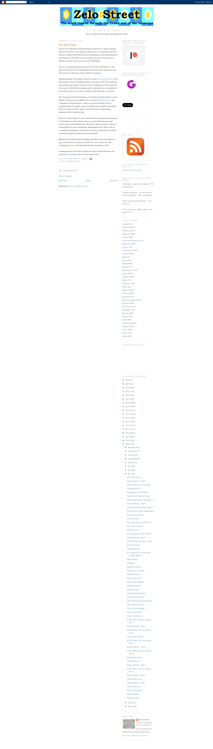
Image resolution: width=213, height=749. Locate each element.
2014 (127, 425)
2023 (127, 391)
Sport (124, 319)
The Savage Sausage (135, 636)
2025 (127, 383)
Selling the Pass (133, 697)
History (125, 267)
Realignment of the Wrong (137, 492)
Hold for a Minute (134, 566)
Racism (125, 303)
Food (124, 260)
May (130, 473)
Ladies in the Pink (134, 612)
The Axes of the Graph (136, 608)
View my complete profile (135, 736)
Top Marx (131, 563)
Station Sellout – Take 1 (136, 682)
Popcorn (125, 296)
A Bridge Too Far (134, 488)
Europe (70, 161)
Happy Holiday (133, 694)
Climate (125, 237)
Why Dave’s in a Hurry (136, 570)
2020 (127, 402)
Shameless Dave (133, 589)
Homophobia (127, 270)
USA (124, 333)
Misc (124, 280)
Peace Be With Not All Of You (139, 533)
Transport (126, 326)
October (131, 455)
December (132, 447)
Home (88, 180)
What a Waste (132, 559)
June (130, 470)
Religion (125, 309)
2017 (127, 414)
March (130, 706)
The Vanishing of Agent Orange (139, 600)
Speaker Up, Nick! (134, 578)
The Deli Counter (134, 574)
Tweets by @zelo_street (131, 170)
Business (125, 234)
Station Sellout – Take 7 (136, 503)
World (124, 336)
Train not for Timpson (135, 582)
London (125, 276)
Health (125, 263)
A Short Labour (133, 518)
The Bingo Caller (134, 548)
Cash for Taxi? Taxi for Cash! (138, 496)
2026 (127, 380)
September (132, 458)
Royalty (125, 313)
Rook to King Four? (135, 690)
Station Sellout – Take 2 (136, 675)
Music (124, 286)
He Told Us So (132, 530)
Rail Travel (126, 306)
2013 (127, 429)
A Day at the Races (134, 615)
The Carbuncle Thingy (136, 604)
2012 (127, 433)
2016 (127, 417)
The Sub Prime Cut (134, 679)
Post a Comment (65, 176)
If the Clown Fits (133, 545)
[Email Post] (90, 158)
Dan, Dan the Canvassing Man (139, 484)
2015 (127, 421)
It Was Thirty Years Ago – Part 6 (139, 541)
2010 (127, 440)
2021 (127, 399)
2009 (127, 444)
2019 (127, 406)
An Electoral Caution (135, 597)
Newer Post (63, 180)
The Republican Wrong (136, 593)
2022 (127, 395)
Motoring (126, 283)
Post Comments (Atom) (78, 186)
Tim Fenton (144, 720)
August (131, 462)
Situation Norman (134, 585)
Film (124, 257)
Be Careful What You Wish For (139, 522)
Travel (78, 161)
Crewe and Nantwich (130, 240)
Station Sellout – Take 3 (136, 665)
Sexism (125, 316)
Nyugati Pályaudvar (106, 78)
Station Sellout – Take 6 (136, 537)
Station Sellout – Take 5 (136, 626)
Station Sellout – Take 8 (136, 481)
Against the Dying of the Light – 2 (140, 499)
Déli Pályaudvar (105, 100)
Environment (127, 250)
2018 (127, 410)
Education (126, 243)
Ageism (125, 224)
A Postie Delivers (134, 686)
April (130, 702)
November (132, 451)
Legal (124, 273)
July (130, 466)
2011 (127, 436)
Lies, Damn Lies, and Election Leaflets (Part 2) (139, 554)
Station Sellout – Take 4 (136, 647)
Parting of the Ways (134, 657)
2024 (127, 387)
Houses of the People (135, 515)
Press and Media (128, 300)
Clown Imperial (133, 661)
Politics (125, 293)
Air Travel (126, 227)
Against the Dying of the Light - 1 (140, 507)
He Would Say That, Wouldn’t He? (140, 511)
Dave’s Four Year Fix (135, 526)
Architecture (127, 230)
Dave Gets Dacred (134, 477)
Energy (125, 247)
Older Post (114, 180)
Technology (127, 323)
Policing (125, 290)
